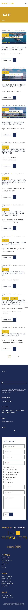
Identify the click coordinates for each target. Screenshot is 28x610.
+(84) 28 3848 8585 (7, 595)
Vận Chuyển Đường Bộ (13, 472)
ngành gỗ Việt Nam (12, 340)
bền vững (9, 188)
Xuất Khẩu (20, 54)
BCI (8, 249)
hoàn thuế (9, 54)
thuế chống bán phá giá (9, 160)
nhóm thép (5, 311)
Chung (5, 35)
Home (3, 20)
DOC (8, 157)
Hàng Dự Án (9, 482)
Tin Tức (4, 565)
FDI (18, 128)
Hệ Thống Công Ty (7, 560)
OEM (4, 251)
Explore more (7, 60)
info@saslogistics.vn (7, 421)
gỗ (18, 249)
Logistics (14, 298)
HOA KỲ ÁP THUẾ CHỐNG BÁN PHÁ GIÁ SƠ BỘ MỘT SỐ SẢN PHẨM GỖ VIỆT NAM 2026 (13, 151)
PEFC (13, 191)
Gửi (6, 514)
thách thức (13, 342)
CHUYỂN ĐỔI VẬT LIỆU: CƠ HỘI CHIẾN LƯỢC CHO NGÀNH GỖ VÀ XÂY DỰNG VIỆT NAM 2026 (13, 213)
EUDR (11, 249)
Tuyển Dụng (5, 562)
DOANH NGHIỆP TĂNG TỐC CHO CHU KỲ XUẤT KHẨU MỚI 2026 (13, 123)
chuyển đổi (16, 188)
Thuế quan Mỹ (17, 91)
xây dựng (15, 222)
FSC (21, 188)
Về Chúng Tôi (5, 558)
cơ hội (15, 219)
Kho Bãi (8, 480)
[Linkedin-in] (6, 430)
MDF (24, 188)
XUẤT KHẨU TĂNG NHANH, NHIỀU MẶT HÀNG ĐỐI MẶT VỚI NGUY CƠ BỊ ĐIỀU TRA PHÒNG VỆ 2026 (13, 302)
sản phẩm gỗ (6, 342)
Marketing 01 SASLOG (19, 30)
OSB (10, 191)
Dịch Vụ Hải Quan (7, 576)
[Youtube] (10, 430)
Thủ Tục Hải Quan (11, 470)
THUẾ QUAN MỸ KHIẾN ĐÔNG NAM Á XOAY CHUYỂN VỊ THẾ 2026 (13, 86)
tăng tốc (22, 128)
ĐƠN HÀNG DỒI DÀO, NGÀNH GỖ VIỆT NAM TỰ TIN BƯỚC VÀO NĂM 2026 (13, 273)
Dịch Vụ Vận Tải (6, 579)
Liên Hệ (12, 533)
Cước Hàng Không (11, 475)
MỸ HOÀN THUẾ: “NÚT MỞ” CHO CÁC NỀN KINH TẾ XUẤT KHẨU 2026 (14, 48)
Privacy (12, 604)
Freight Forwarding (7, 583)
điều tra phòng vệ (11, 308)
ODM (24, 249)
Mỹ (12, 91)
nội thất (5, 222)
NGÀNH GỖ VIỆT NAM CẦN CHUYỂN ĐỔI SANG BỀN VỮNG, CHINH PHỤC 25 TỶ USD (14, 182)
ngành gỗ (13, 157)
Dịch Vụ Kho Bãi (6, 581)
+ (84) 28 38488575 (7, 401)
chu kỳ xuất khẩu (11, 128)
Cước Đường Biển (11, 477)
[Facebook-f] (2, 430)
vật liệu (10, 222)
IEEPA (15, 54)
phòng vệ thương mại (15, 311)
